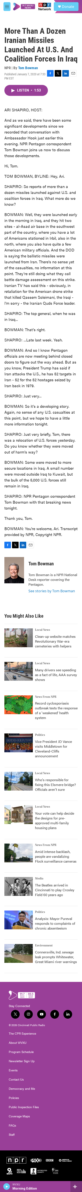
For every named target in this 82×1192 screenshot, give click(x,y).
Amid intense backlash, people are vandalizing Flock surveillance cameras (56, 856)
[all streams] (76, 1186)
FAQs (12, 1125)
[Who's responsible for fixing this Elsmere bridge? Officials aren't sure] (18, 781)
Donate (68, 7)
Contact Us (16, 1079)
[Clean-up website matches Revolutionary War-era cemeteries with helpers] (18, 637)
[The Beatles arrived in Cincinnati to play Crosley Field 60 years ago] (18, 886)
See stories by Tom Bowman (51, 591)
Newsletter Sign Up (22, 1061)
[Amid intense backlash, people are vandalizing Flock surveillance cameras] (18, 853)
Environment (44, 945)
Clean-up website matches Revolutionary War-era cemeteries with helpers (55, 641)
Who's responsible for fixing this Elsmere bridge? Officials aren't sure (55, 784)
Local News (42, 630)
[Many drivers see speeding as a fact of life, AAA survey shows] (18, 671)
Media (39, 878)
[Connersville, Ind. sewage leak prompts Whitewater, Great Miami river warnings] (18, 953)
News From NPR (45, 697)
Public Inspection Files (24, 1107)
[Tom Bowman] (14, 570)
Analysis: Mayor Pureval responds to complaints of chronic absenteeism (55, 923)
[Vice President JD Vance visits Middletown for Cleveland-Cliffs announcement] (18, 742)
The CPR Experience (22, 1033)
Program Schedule (21, 1052)
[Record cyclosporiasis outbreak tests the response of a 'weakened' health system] (18, 704)
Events (13, 1070)
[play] (6, 1186)
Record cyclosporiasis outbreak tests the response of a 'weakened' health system (56, 710)
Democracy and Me (22, 1088)
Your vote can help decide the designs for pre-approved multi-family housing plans (54, 820)
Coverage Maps (19, 1116)
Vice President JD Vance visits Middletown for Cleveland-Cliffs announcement (53, 748)
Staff (12, 1134)
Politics (40, 735)
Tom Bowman (28, 68)
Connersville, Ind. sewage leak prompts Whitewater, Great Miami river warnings (56, 956)
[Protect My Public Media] (21, 1171)
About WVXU (17, 1042)
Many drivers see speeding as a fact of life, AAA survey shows (56, 674)
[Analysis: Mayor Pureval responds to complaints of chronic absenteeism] (18, 920)
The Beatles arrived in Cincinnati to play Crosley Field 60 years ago (54, 890)
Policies (14, 1098)
